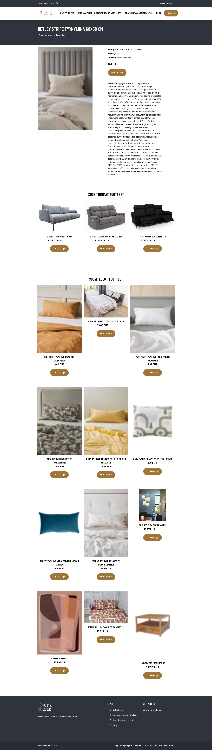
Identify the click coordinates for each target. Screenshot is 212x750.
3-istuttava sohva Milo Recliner (106, 236)
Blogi (159, 13)
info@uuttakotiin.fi (165, 3)
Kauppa (171, 13)
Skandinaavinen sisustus (138, 13)
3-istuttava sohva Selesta (152, 236)
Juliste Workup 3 (59, 658)
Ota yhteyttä (126, 745)
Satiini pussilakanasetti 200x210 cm (106, 627)
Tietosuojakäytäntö (153, 745)
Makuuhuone (47, 35)
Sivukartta (168, 745)
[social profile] (57, 3)
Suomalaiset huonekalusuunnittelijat (99, 13)
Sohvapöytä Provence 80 (152, 663)
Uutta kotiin (67, 13)
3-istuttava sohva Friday (59, 236)
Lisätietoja (117, 72)
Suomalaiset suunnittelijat (125, 715)
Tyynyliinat (61, 35)
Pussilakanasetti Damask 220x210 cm (106, 321)
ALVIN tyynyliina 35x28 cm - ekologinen (152, 459)
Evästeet (138, 745)
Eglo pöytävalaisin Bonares (153, 525)
